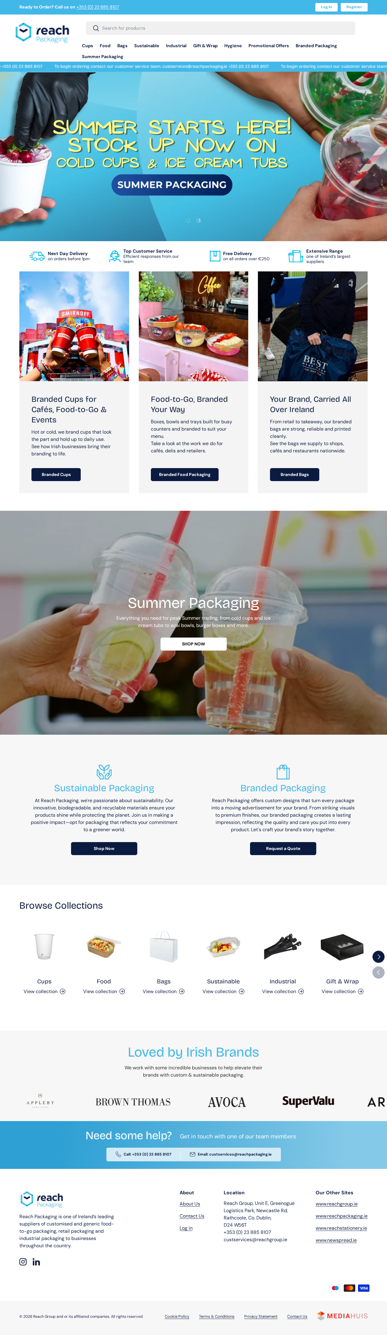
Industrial (176, 45)
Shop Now (104, 848)
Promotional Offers (269, 45)
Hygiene (233, 45)
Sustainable (146, 45)
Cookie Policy (177, 1316)
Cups (87, 45)
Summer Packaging (102, 56)
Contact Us (192, 1216)
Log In (326, 7)
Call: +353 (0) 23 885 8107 (147, 1154)
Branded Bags (295, 474)
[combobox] (220, 28)
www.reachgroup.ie (337, 1204)
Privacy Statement (261, 1316)
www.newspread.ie (336, 1240)
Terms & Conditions (217, 1316)
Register (354, 7)
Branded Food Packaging (184, 474)
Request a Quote (283, 848)
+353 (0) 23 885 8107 (97, 7)
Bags (122, 45)
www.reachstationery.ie (341, 1228)
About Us (190, 1204)
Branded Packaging (316, 45)
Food (105, 45)
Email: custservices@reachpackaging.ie (235, 1154)
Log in (186, 1228)
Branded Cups (56, 474)
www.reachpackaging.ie (342, 1216)
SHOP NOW (193, 644)
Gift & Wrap (205, 45)
